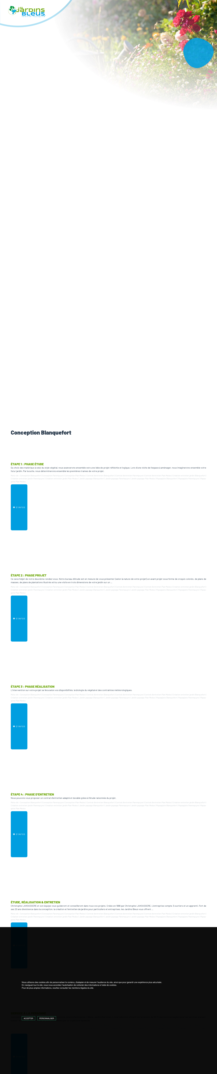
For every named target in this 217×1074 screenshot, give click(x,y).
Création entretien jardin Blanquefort (189, 475)
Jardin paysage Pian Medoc (143, 478)
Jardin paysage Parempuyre (117, 478)
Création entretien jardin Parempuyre (27, 478)
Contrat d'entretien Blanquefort (100, 475)
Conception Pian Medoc (75, 475)
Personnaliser (46, 1018)
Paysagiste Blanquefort (166, 478)
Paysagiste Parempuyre (188, 478)
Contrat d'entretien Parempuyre (129, 475)
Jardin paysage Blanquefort (91, 478)
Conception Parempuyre (53, 475)
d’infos (20, 507)
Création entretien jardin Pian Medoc (61, 478)
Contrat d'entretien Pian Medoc (158, 475)
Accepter (28, 1018)
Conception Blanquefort (30, 475)
